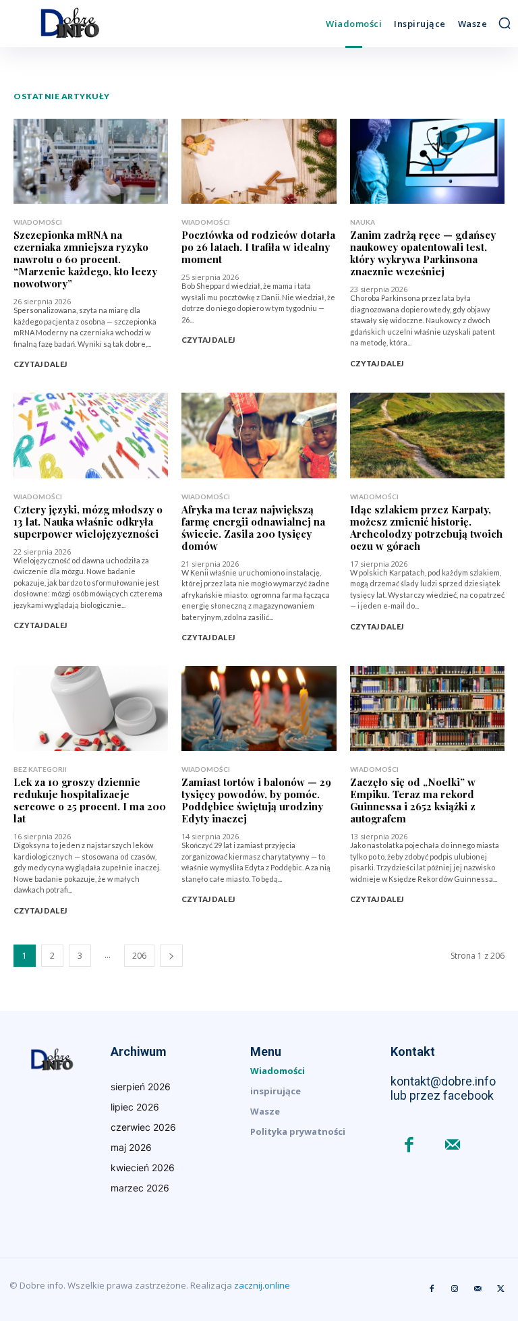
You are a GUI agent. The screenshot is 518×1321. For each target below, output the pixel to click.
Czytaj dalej (40, 364)
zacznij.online (262, 1285)
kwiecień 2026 (143, 1167)
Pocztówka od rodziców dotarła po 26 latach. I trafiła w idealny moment (258, 247)
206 (139, 955)
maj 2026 (131, 1147)
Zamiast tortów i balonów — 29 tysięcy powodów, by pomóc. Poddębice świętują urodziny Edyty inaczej (256, 800)
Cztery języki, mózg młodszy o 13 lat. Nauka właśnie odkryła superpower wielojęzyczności (88, 521)
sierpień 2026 (141, 1086)
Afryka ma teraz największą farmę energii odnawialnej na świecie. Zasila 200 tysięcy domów (253, 528)
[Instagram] (455, 1289)
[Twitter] (500, 1289)
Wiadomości (37, 222)
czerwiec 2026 (143, 1127)
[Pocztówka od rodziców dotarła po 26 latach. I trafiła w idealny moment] (258, 161)
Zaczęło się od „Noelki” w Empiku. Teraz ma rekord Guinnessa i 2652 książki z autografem (413, 800)
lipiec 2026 (135, 1107)
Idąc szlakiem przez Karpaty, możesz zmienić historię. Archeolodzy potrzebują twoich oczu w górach (426, 528)
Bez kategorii (40, 769)
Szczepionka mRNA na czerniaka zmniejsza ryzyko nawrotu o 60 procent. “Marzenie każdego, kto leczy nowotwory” (85, 259)
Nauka (362, 222)
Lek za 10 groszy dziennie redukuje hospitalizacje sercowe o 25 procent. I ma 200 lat (89, 800)
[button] (504, 23)
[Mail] (452, 1145)
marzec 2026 (140, 1187)
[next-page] (171, 956)
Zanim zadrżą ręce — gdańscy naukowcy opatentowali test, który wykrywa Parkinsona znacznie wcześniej (423, 253)
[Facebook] (409, 1145)
